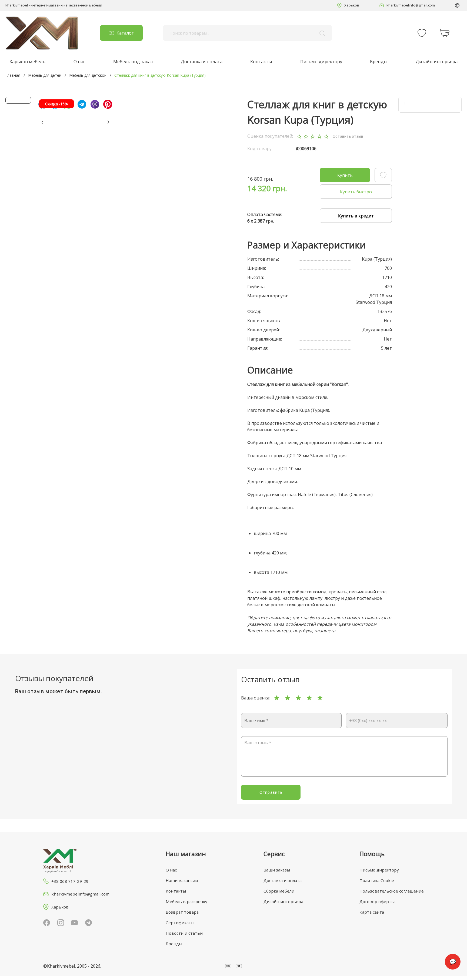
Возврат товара (182, 912)
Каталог (125, 33)
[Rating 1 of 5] (276, 697)
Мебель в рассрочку (186, 901)
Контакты (261, 61)
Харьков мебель (27, 61)
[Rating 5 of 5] (320, 697)
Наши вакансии (182, 880)
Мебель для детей (44, 75)
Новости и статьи (184, 933)
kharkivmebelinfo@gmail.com (410, 5)
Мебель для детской (87, 75)
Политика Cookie (376, 880)
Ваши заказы (276, 870)
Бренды (379, 61)
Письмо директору (321, 61)
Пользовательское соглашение (391, 891)
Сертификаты (180, 922)
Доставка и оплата (201, 61)
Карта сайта (371, 912)
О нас (79, 61)
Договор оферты (377, 901)
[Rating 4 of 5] (309, 697)
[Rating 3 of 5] (298, 697)
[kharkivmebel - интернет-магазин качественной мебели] (41, 33)
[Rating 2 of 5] (287, 697)
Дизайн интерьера (437, 61)
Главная (12, 75)
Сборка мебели (278, 891)
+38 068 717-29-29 (69, 881)
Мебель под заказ (133, 61)
